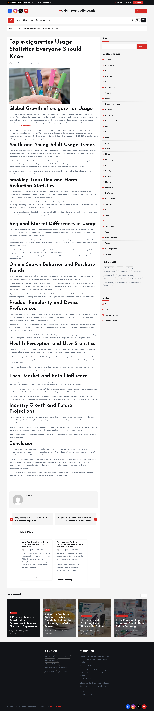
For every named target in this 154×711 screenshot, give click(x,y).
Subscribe (140, 11)
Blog (25, 20)
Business (21, 63)
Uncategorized (111, 249)
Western (108, 254)
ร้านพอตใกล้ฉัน (25, 126)
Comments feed (112, 315)
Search (106, 38)
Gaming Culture (110, 271)
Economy (108, 110)
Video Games (122, 282)
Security (108, 204)
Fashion (108, 126)
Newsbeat (109, 187)
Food (107, 137)
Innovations (137, 271)
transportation (111, 238)
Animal (108, 60)
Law (107, 165)
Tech (107, 221)
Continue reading (30, 577)
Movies (108, 176)
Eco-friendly (109, 268)
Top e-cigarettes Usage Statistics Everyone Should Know (37, 29)
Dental (108, 99)
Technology (109, 226)
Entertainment (111, 121)
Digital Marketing (112, 104)
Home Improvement (113, 160)
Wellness (108, 286)
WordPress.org (111, 320)
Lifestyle (108, 171)
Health (108, 154)
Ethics (120, 268)
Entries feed (110, 309)
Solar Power (124, 279)
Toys (107, 232)
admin (14, 63)
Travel (107, 243)
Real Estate (110, 199)
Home (18, 20)
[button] (142, 595)
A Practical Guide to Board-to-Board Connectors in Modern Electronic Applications (94, 686)
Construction (110, 87)
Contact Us (40, 20)
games (107, 143)
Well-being (135, 282)
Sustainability (137, 279)
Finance (108, 132)
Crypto (108, 93)
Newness (108, 182)
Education (109, 115)
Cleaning (108, 76)
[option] (23, 618)
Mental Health (110, 275)
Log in (107, 304)
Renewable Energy (126, 275)
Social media (110, 210)
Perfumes (109, 193)
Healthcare (124, 271)
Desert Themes (55, 706)
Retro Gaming (110, 279)
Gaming (108, 149)
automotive (109, 65)
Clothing (108, 82)
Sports (107, 215)
